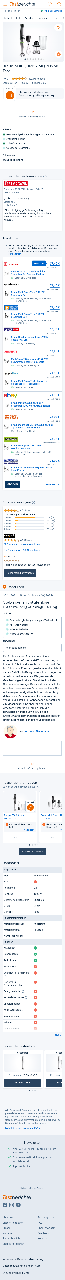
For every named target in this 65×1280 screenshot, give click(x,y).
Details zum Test (11, 192)
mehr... (58, 1034)
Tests (18, 18)
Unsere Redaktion (13, 1222)
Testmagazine (46, 1217)
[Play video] (58, 54)
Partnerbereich (11, 1238)
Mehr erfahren (14, 254)
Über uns (8, 1217)
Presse (7, 1228)
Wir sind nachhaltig (53, 11)
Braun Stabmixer (12, 11)
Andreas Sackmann (37, 731)
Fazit (56, 18)
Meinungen (44, 18)
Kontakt (42, 1238)
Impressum (9, 1259)
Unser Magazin (47, 1228)
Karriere (7, 1233)
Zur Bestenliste (24, 1083)
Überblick (7, 18)
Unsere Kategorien (13, 1243)
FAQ (40, 1222)
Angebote (30, 18)
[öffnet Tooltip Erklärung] (45, 176)
